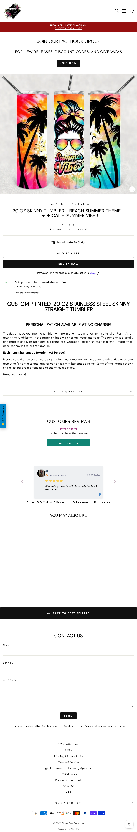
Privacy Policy (83, 726)
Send (68, 715)
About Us (68, 786)
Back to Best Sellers (71, 613)
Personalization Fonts (68, 780)
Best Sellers (81, 204)
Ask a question (68, 391)
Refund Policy (68, 774)
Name (7, 645)
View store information (27, 292)
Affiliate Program (68, 744)
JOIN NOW (68, 63)
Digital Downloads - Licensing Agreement (68, 768)
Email (8, 662)
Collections (64, 204)
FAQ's (68, 750)
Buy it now (68, 264)
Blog (69, 791)
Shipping (54, 229)
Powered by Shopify (68, 829)
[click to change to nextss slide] (114, 482)
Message (11, 680)
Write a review (68, 443)
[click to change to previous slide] (22, 482)
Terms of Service (107, 726)
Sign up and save (68, 803)
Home (51, 204)
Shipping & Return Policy (68, 756)
